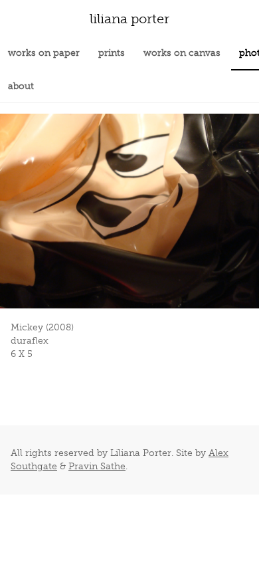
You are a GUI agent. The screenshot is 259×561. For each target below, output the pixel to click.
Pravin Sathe (97, 466)
